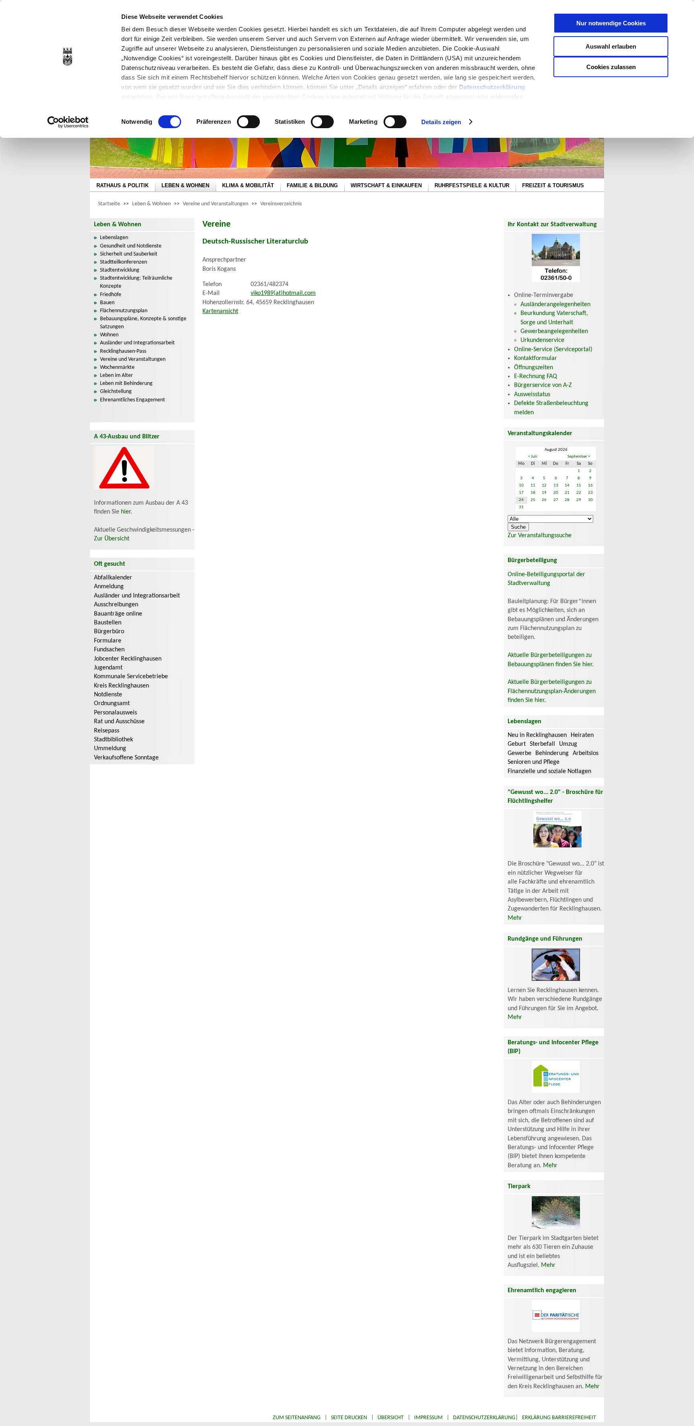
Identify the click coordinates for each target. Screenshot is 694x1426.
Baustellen (107, 623)
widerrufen (506, 96)
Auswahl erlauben (611, 46)
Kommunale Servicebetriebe (131, 676)
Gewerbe (519, 753)
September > (578, 456)
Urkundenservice (542, 340)
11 (533, 485)
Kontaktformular (535, 358)
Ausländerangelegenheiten (555, 304)
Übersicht (391, 1418)
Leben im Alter (116, 375)
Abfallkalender (113, 578)
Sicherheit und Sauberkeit (128, 254)
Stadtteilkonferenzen (123, 262)
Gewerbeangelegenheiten (554, 331)
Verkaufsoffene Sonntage (126, 758)
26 (544, 500)
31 (521, 507)
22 (578, 493)
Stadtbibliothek (113, 740)
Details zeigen (441, 122)
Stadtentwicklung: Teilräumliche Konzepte (136, 282)
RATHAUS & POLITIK (122, 185)
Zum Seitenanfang (296, 1418)
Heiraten (582, 735)
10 (521, 485)
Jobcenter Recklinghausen (127, 659)
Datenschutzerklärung (492, 87)
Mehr (515, 918)
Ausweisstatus (532, 394)
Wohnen (109, 335)
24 (521, 500)
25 (533, 500)
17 (521, 493)
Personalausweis (115, 713)
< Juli (532, 456)
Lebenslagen (114, 238)
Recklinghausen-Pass (123, 351)
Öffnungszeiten (533, 367)
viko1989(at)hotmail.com (283, 293)
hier (126, 512)
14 (567, 485)
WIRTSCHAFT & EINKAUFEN (386, 185)
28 (567, 500)
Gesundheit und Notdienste (130, 246)
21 (567, 493)
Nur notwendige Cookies (611, 23)
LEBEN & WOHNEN (185, 185)
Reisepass (106, 731)
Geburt (517, 744)
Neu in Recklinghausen (537, 735)
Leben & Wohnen (151, 204)
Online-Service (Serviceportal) (553, 349)
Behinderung (552, 753)
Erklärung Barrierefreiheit (559, 1418)
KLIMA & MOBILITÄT (248, 185)
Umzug (568, 744)
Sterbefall (542, 744)
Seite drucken (349, 1418)
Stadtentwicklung (119, 270)
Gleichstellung (116, 392)
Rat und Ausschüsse (119, 721)
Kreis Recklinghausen (121, 686)
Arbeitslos (585, 753)
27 (555, 500)
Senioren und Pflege (533, 762)
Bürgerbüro (109, 631)
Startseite (109, 204)
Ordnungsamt (112, 703)
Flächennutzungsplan (123, 311)
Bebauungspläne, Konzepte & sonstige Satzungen (143, 323)
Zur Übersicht (111, 539)
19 (544, 493)
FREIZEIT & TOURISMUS (553, 185)
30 (590, 500)
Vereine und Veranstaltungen (215, 204)
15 (578, 485)
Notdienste (108, 695)
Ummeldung (110, 748)
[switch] (248, 121)
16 (590, 485)
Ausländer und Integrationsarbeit (137, 343)
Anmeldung (109, 586)
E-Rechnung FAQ (535, 376)
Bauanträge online (118, 614)
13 (555, 485)
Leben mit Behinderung (126, 384)
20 (555, 493)
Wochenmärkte (117, 367)
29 (578, 500)
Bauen (107, 303)
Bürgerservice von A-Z (543, 385)
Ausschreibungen (116, 604)
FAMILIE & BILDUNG (312, 185)
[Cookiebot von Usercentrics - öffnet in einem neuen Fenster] (68, 122)
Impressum (428, 1418)
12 (544, 485)
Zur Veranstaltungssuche (540, 535)
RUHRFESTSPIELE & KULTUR (472, 185)
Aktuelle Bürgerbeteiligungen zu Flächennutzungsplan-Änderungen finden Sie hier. (552, 691)
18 (533, 493)
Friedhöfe (110, 295)
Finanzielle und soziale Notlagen (549, 771)
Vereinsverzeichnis (281, 204)
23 (590, 493)
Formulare (107, 641)
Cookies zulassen (611, 66)
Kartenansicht (220, 311)
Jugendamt (108, 668)
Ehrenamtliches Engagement (132, 400)
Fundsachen (109, 650)
